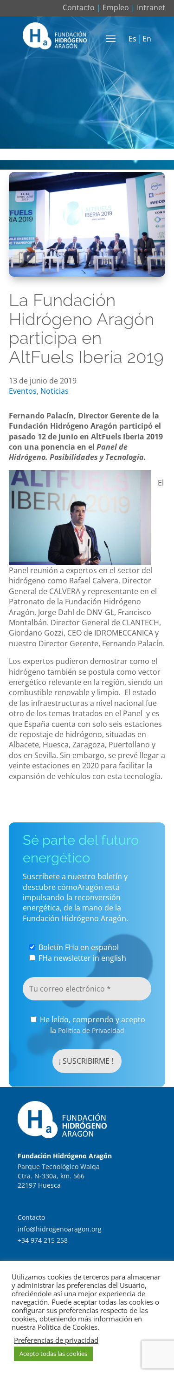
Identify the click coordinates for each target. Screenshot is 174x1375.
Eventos (23, 391)
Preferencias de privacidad (56, 1340)
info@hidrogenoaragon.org (60, 1229)
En (146, 39)
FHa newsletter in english (81, 958)
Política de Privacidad (91, 1030)
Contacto (79, 7)
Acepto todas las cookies (53, 1353)
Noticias (54, 391)
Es (132, 39)
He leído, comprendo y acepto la (91, 1024)
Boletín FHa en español (78, 947)
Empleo (116, 7)
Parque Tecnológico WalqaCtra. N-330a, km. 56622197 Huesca (59, 1175)
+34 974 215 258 (43, 1240)
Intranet (151, 7)
